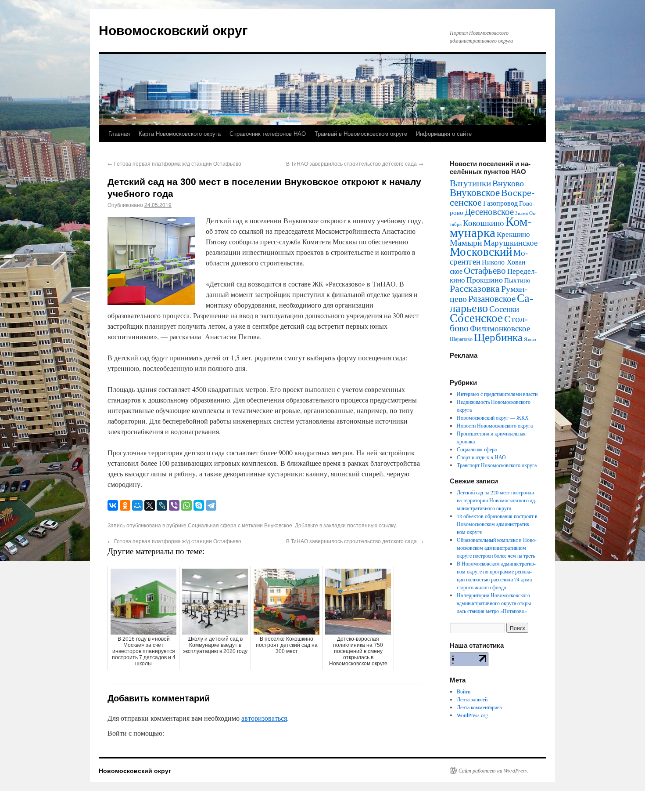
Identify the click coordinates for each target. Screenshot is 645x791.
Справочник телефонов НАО (267, 133)
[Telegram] (211, 505)
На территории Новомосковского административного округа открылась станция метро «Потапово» (495, 602)
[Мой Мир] (137, 505)
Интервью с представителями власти (497, 393)
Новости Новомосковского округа (495, 425)
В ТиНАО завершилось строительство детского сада (354, 163)
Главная (119, 133)
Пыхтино (517, 280)
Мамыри (466, 242)
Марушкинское (511, 242)
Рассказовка (475, 288)
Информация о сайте (444, 133)
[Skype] (199, 505)
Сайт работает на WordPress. (493, 770)
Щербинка (498, 337)
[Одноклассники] (125, 505)
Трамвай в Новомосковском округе (361, 133)
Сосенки (504, 308)
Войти (463, 691)
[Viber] (174, 505)
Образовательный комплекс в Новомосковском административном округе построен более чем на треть (497, 547)
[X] (149, 505)
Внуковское (278, 525)
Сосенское (476, 317)
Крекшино (513, 234)
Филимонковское (500, 328)
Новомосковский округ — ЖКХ (493, 417)
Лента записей (472, 699)
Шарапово (461, 338)
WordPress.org (472, 714)
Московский (481, 251)
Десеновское (489, 211)
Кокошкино (483, 222)
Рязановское (492, 298)
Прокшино (484, 279)
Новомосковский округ (173, 29)
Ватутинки (470, 183)
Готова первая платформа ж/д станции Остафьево (174, 163)
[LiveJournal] (162, 505)
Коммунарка (491, 226)
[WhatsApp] (186, 505)
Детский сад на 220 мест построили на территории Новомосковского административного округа (497, 500)
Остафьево (485, 270)
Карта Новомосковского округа (180, 133)
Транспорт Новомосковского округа (497, 464)
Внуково (508, 183)
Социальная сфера (212, 525)
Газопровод (500, 203)
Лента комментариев (479, 707)
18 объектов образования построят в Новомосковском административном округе (497, 523)
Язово (530, 339)
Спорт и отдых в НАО (481, 457)
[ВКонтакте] (113, 505)
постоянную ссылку (371, 525)
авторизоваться (264, 717)
